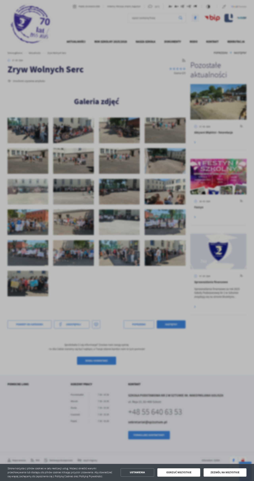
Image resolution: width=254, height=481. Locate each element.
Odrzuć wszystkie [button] (178, 472)
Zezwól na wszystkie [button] (225, 472)
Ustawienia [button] (137, 472)
